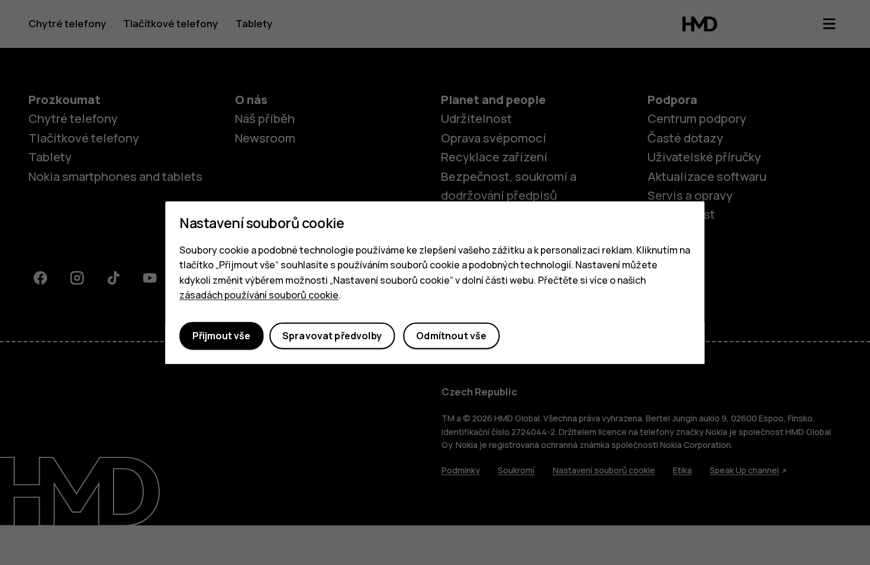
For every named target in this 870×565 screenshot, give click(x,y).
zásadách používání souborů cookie (259, 294)
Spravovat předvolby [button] (332, 335)
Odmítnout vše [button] (451, 335)
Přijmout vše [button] (221, 335)
